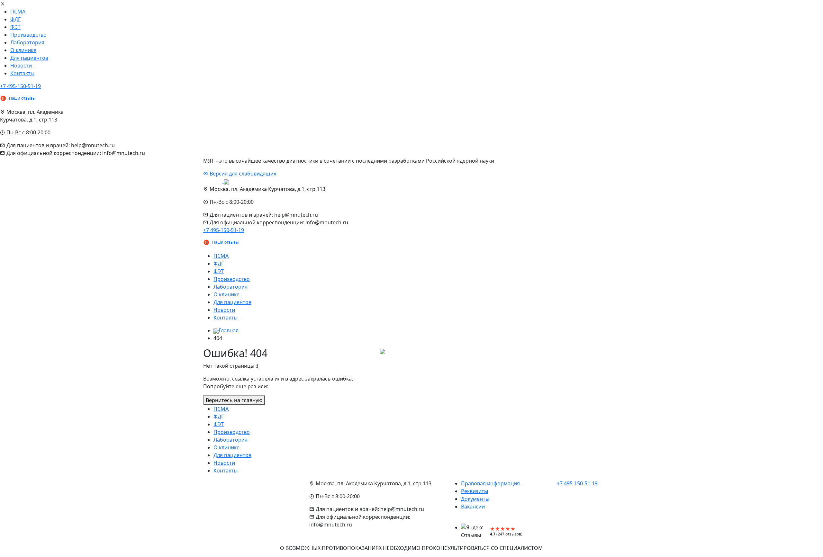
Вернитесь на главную (234, 400)
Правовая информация (490, 483)
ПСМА (17, 11)
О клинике (23, 50)
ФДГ (15, 19)
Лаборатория (27, 42)
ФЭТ (15, 27)
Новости (21, 65)
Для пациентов (29, 57)
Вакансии (473, 506)
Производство (28, 34)
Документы (475, 498)
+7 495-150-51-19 (20, 86)
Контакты (22, 73)
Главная (229, 330)
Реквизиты (474, 491)
